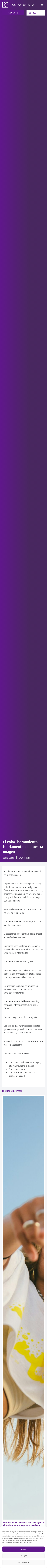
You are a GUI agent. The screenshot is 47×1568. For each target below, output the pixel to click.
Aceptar (23, 1549)
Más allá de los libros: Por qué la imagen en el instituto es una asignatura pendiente (23, 1524)
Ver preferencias (23, 1562)
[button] (42, 5)
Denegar (23, 1556)
